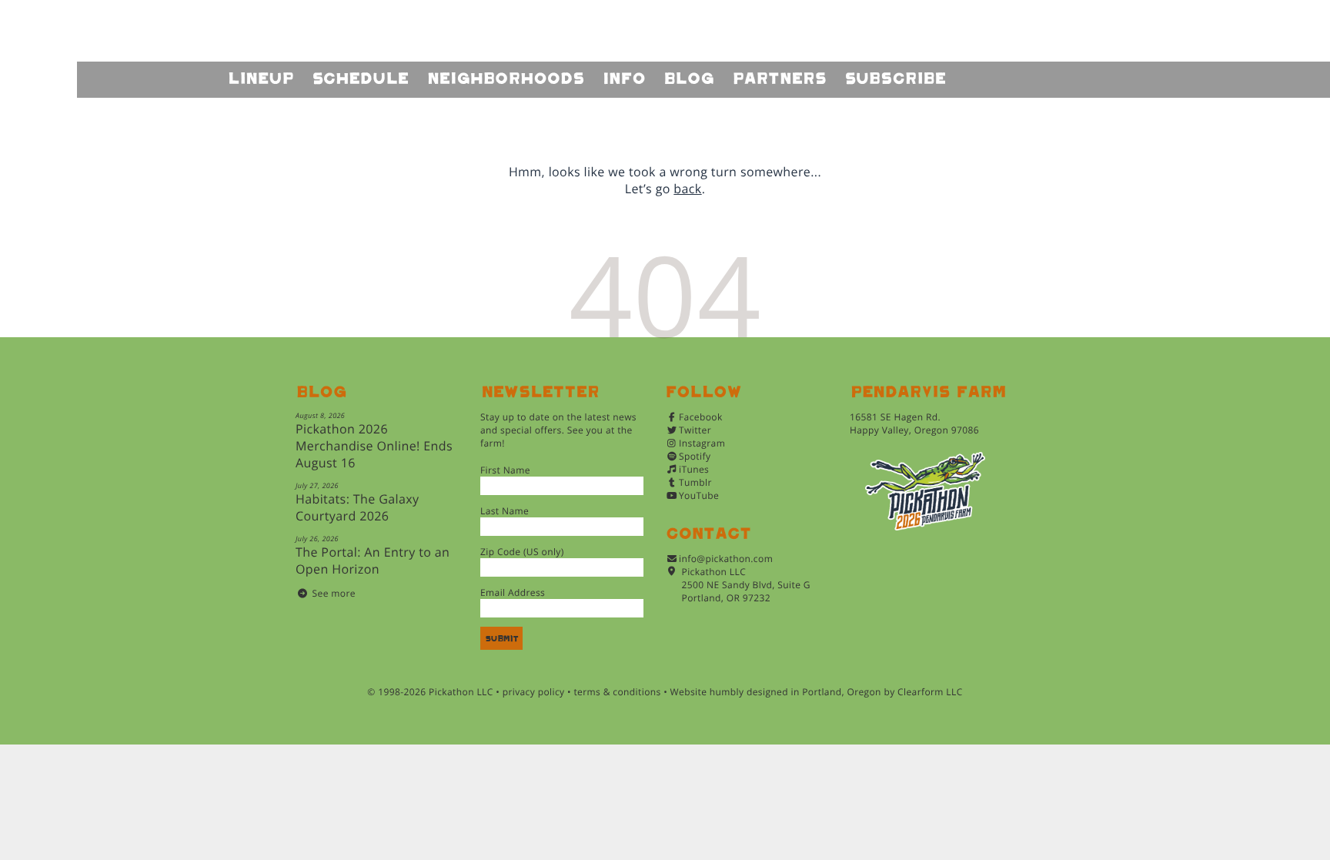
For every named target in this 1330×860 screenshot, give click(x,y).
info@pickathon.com (726, 558)
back (687, 188)
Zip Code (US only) (522, 551)
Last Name (504, 510)
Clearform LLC (930, 691)
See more (334, 593)
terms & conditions (616, 691)
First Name (505, 470)
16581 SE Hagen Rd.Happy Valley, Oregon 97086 (914, 423)
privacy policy (534, 691)
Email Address (512, 592)
